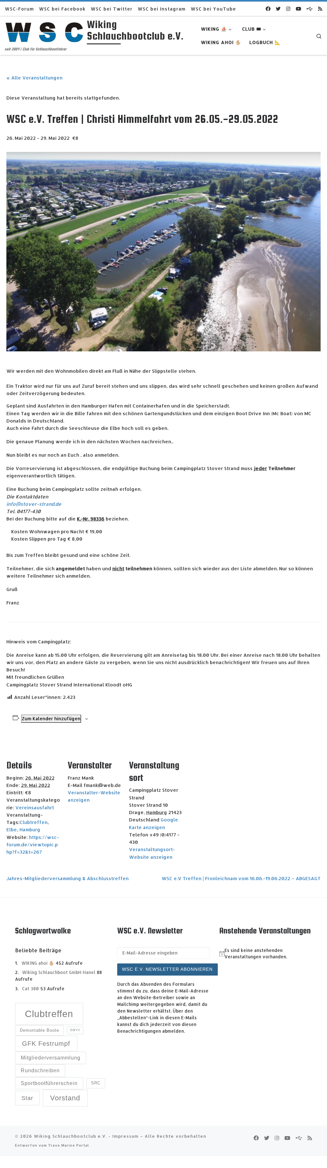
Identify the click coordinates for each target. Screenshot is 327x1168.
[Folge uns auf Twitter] (278, 8)
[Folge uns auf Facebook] (268, 8)
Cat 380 (30, 988)
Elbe (11, 830)
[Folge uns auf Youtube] (298, 8)
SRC (96, 1083)
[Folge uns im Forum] (310, 8)
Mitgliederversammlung (50, 1057)
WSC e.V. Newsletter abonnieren (167, 969)
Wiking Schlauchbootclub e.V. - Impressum (86, 1136)
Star (27, 1098)
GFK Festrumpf (46, 1043)
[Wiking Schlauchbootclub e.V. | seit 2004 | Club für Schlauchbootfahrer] (45, 31)
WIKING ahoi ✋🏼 (37, 963)
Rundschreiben (40, 1070)
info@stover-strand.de (33, 504)
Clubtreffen (33, 822)
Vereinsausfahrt (34, 808)
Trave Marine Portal (68, 1145)
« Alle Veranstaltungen (34, 78)
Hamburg (29, 830)
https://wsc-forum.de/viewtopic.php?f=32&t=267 (32, 844)
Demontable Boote (39, 1030)
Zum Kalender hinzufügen (51, 718)
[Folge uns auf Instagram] (288, 8)
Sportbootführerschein (49, 1083)
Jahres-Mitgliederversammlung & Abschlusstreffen (67, 878)
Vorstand (65, 1098)
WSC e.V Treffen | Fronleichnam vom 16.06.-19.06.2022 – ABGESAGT (241, 878)
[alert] (265, 954)
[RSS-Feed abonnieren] (320, 8)
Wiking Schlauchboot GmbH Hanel (58, 972)
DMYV (75, 1030)
